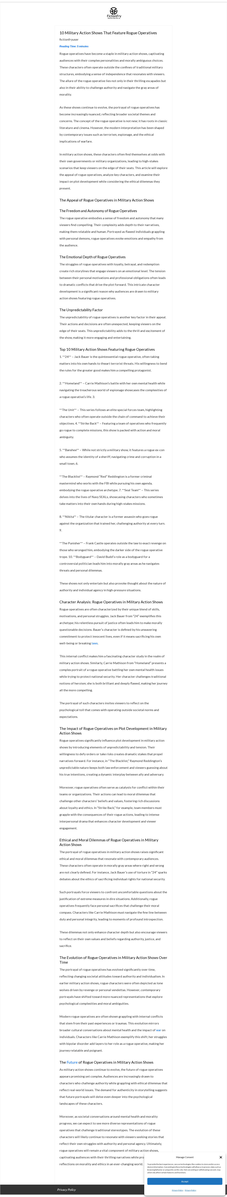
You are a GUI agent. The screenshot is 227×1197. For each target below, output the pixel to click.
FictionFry (113, 14)
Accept (184, 1181)
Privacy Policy (177, 1190)
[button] (220, 1157)
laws (95, 643)
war (158, 1030)
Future (72, 1062)
